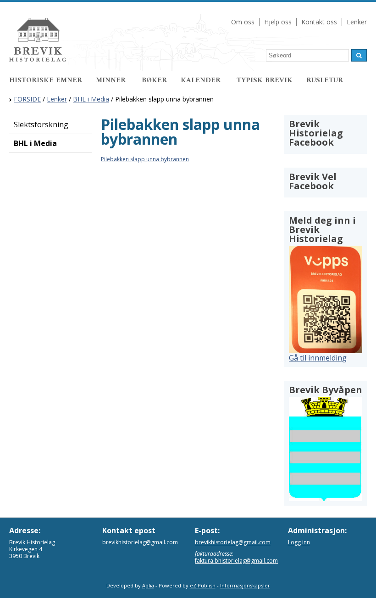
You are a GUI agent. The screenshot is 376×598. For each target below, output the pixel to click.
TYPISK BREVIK (265, 80)
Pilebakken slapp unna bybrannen (145, 159)
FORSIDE (27, 99)
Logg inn (299, 542)
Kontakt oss (319, 21)
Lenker (357, 21)
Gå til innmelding (318, 358)
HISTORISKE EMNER (45, 80)
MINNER (112, 80)
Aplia (148, 585)
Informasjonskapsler (245, 585)
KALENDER (202, 80)
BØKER (154, 80)
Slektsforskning (41, 124)
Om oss (242, 21)
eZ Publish (203, 585)
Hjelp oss (278, 21)
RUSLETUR (324, 80)
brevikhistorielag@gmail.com (233, 542)
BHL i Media (91, 99)
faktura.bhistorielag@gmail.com (236, 560)
